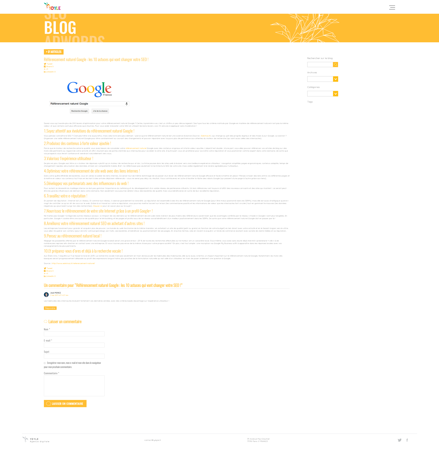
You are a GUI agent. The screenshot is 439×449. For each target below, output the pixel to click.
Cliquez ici (97, 206)
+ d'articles (53, 52)
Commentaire (51, 373)
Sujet (46, 351)
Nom (47, 329)
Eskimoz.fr (205, 136)
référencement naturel (136, 148)
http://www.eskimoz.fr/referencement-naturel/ (73, 263)
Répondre (50, 308)
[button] (320, 79)
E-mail (48, 340)
